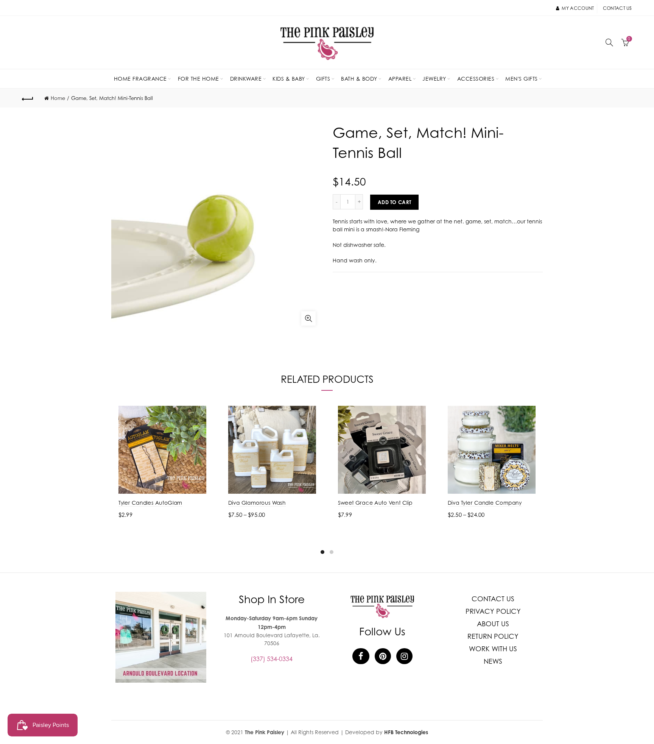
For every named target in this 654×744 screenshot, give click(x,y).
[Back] (27, 98)
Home (58, 98)
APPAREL (400, 78)
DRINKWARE (246, 78)
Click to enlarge (308, 318)
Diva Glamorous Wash (257, 502)
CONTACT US (493, 599)
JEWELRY (434, 78)
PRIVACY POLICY (493, 611)
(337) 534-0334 (272, 659)
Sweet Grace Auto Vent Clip (375, 502)
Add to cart (394, 202)
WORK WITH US (493, 649)
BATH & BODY (359, 78)
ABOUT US (493, 624)
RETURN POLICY (493, 636)
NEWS (493, 661)
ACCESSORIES (476, 78)
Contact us (617, 8)
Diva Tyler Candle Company (485, 502)
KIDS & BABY (288, 78)
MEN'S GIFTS (521, 78)
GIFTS (323, 78)
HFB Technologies (406, 732)
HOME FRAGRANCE (140, 78)
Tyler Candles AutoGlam (150, 502)
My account (578, 8)
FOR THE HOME (198, 78)
